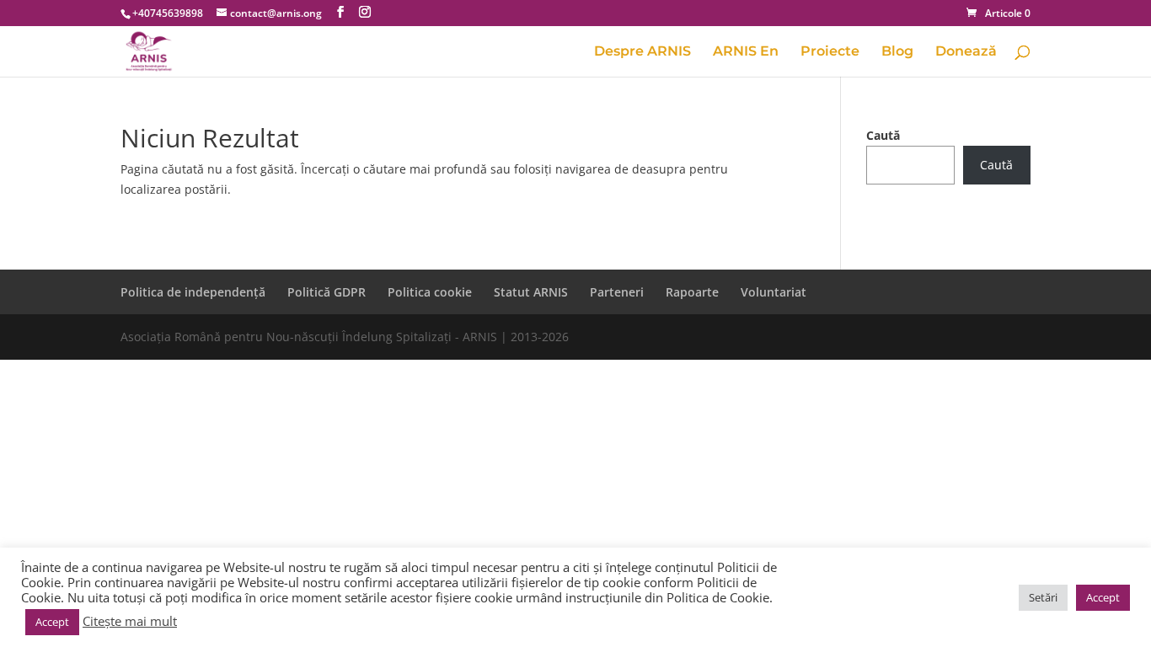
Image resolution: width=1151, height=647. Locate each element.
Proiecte (829, 52)
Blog (897, 52)
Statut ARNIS (531, 292)
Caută (883, 135)
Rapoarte (692, 292)
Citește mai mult (130, 620)
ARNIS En (746, 52)
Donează (966, 52)
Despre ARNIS (642, 52)
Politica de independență (192, 292)
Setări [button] (1043, 597)
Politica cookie (430, 292)
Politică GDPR (326, 292)
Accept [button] (52, 621)
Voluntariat (773, 292)
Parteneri (617, 292)
